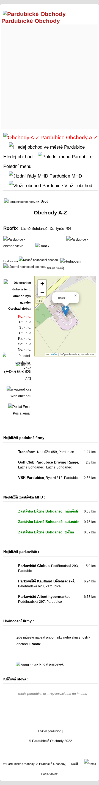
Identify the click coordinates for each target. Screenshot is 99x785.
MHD (76, 176)
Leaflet (53, 354)
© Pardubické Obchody (18, 763)
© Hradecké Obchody (50, 763)
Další (74, 763)
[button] (65, 310)
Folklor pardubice (49, 731)
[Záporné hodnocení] (24, 266)
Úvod (44, 201)
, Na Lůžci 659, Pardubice (46, 452)
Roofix (10, 228)
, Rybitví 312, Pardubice (48, 478)
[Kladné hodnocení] (39, 259)
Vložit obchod (77, 185)
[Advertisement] (49, 75)
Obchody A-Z (81, 137)
